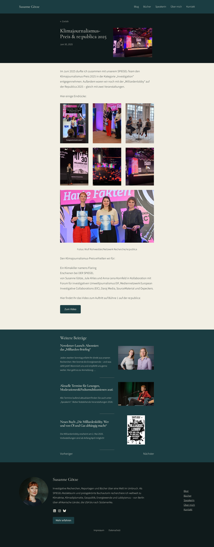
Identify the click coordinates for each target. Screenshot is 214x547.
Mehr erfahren (63, 520)
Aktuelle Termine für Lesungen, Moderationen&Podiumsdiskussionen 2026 (86, 388)
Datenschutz (114, 530)
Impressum (99, 530)
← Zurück (64, 21)
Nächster (148, 454)
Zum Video (70, 309)
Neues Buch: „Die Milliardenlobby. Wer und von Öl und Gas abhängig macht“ (84, 424)
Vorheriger (66, 454)
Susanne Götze (29, 7)
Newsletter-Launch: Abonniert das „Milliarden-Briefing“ (79, 347)
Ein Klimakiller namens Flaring (78, 268)
